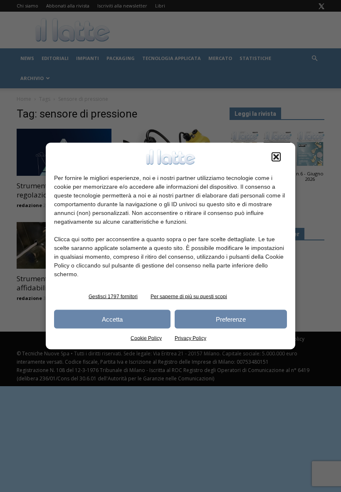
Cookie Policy (146, 338)
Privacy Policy (190, 338)
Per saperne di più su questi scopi (189, 297)
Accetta (112, 318)
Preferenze (231, 318)
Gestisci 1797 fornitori (113, 297)
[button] (276, 157)
